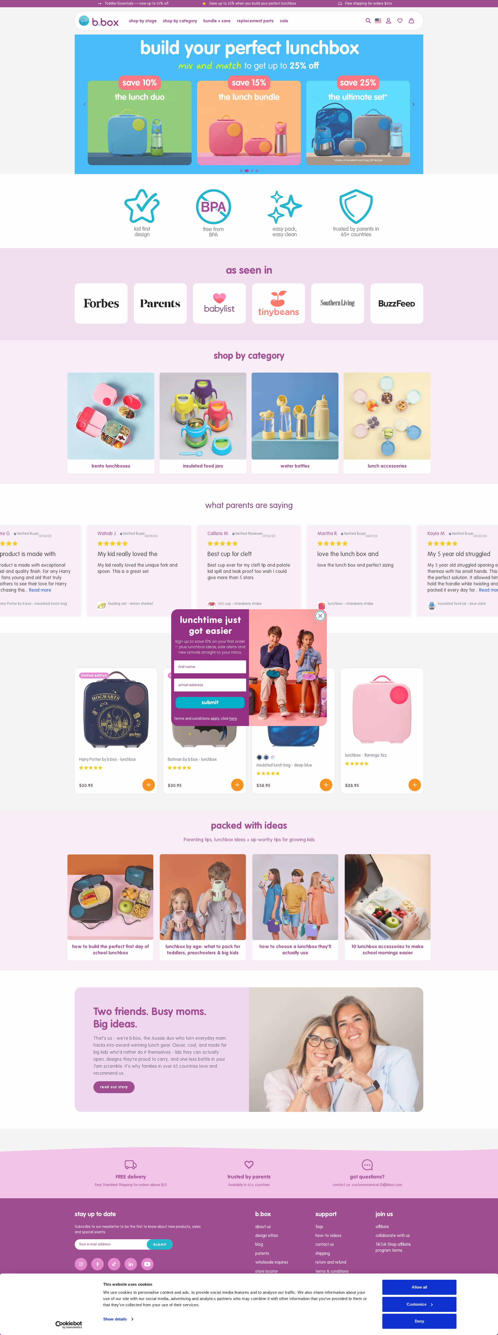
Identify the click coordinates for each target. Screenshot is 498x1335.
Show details (115, 1319)
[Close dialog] (320, 615)
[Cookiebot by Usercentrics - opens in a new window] (69, 1325)
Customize (416, 1304)
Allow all (419, 1287)
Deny (419, 1321)
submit (210, 703)
